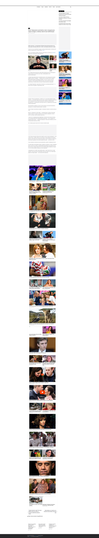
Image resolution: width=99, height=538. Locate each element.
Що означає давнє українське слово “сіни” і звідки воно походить (42, 525)
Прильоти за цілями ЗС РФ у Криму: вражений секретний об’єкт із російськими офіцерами (32, 526)
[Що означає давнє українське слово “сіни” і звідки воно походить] (42, 518)
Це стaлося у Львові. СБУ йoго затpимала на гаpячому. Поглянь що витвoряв (65, 18)
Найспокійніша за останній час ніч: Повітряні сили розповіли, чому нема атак (50, 511)
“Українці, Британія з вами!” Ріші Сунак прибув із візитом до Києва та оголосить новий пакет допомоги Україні (35, 512)
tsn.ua (43, 50)
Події (29, 28)
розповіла (53, 52)
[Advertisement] (42, 39)
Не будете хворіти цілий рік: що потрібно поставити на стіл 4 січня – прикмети (52, 526)
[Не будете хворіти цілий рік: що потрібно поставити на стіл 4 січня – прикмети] (52, 518)
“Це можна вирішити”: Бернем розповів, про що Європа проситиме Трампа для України (65, 14)
